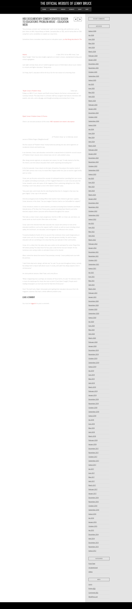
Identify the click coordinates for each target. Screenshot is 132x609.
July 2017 (91, 469)
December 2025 (94, 64)
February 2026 (93, 56)
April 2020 (92, 334)
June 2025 (92, 88)
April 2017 (92, 481)
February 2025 (93, 105)
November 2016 (94, 502)
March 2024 (92, 146)
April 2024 (92, 142)
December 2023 (94, 158)
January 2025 (92, 109)
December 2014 (94, 534)
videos (91, 572)
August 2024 (92, 125)
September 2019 (94, 363)
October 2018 (93, 408)
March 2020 (92, 338)
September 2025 (94, 76)
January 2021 (92, 297)
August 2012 (92, 551)
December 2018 (94, 399)
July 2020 (91, 322)
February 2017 (93, 489)
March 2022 (92, 240)
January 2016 (92, 522)
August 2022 (92, 219)
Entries (92, 588)
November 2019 (94, 354)
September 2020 (94, 313)
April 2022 (92, 236)
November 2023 (94, 162)
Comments (93, 593)
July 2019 (91, 371)
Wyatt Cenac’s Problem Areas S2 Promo (35, 116)
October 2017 (93, 457)
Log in (90, 584)
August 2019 (92, 367)
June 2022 (92, 227)
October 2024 (93, 117)
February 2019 (93, 391)
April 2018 (92, 432)
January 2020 (92, 346)
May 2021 (92, 281)
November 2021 (94, 256)
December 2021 (94, 252)
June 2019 (92, 375)
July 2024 (91, 129)
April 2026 (92, 47)
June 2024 (92, 133)
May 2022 (92, 232)
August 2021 (92, 268)
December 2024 (94, 113)
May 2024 (92, 137)
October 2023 (93, 166)
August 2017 (92, 465)
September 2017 (94, 461)
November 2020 (94, 305)
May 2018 (92, 428)
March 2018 (92, 436)
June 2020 (92, 326)
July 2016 (91, 518)
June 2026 (92, 39)
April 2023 (92, 191)
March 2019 (92, 387)
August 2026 (92, 31)
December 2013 (94, 543)
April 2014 (92, 538)
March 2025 (92, 101)
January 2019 (92, 395)
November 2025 (94, 68)
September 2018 (94, 412)
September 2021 (94, 264)
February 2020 (93, 342)
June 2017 (92, 473)
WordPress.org (93, 597)
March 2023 (92, 195)
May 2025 (92, 92)
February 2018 (93, 440)
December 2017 (94, 448)
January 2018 (92, 444)
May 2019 (92, 379)
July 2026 (91, 35)
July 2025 (91, 84)
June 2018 (92, 424)
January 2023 (92, 199)
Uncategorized (93, 568)
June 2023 (92, 182)
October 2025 (93, 72)
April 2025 (92, 96)
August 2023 (92, 174)
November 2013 (94, 547)
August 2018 (92, 416)
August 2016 (92, 514)
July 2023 (91, 178)
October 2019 (93, 358)
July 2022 (91, 223)
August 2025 (92, 80)
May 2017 (92, 477)
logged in (33, 303)
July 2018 (91, 420)
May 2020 (92, 330)
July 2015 (91, 530)
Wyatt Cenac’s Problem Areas (32, 91)
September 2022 (94, 215)
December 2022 (94, 203)
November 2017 (94, 453)
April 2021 (92, 285)
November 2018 (94, 403)
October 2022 (93, 211)
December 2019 (94, 350)
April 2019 (92, 383)
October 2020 (93, 309)
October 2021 (93, 260)
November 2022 (94, 207)
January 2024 (92, 154)
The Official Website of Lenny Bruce (66, 3)
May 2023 (92, 187)
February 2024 (93, 150)
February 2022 (93, 244)
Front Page (92, 563)
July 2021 (91, 273)
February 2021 (93, 293)
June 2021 (92, 277)
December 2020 (94, 301)
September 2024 (94, 121)
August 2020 (92, 318)
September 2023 (94, 170)
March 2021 (92, 289)
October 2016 (93, 506)
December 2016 (94, 498)
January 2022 (92, 248)
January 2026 (92, 60)
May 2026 (92, 43)
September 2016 (94, 510)
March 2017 (92, 485)
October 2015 (93, 526)
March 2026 (92, 51)
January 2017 (92, 493)
